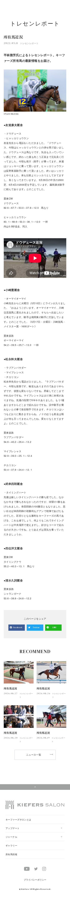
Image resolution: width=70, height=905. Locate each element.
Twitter (36, 627)
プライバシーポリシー (35, 879)
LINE (54, 627)
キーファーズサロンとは (18, 819)
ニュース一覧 (33, 754)
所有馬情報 (11, 854)
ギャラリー (11, 845)
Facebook (17, 627)
